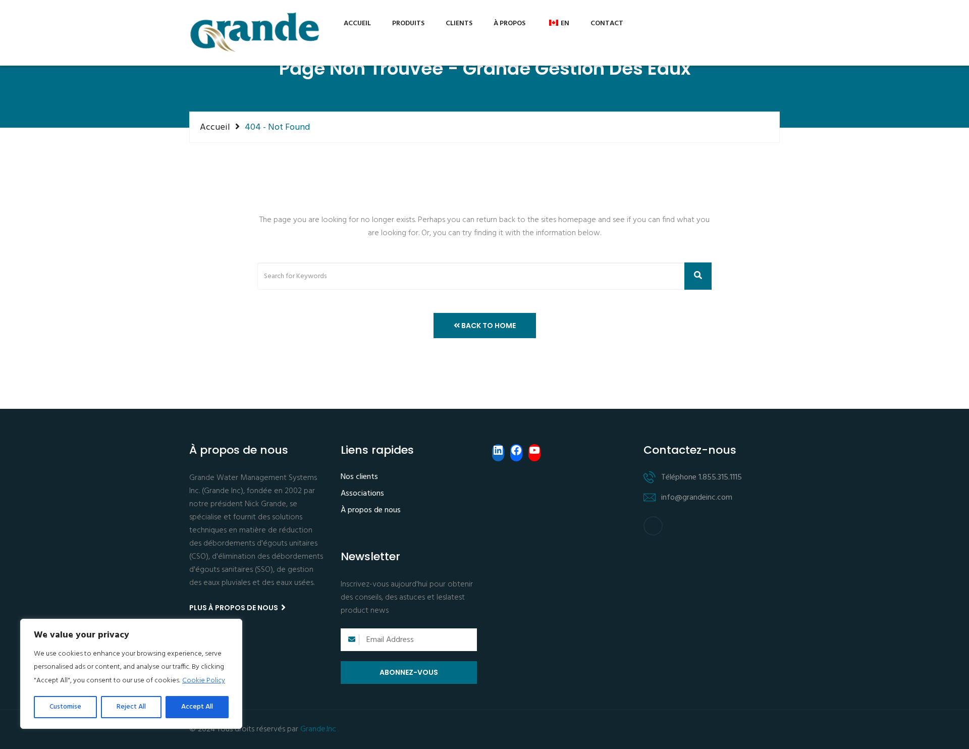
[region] (131, 674)
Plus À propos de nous (234, 608)
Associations (362, 494)
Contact (606, 23)
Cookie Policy (203, 680)
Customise (65, 707)
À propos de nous (371, 511)
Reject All (131, 707)
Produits (408, 23)
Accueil (357, 23)
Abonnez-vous (409, 672)
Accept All (197, 707)
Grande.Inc (318, 729)
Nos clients (359, 477)
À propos (509, 23)
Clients (459, 23)
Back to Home (488, 325)
